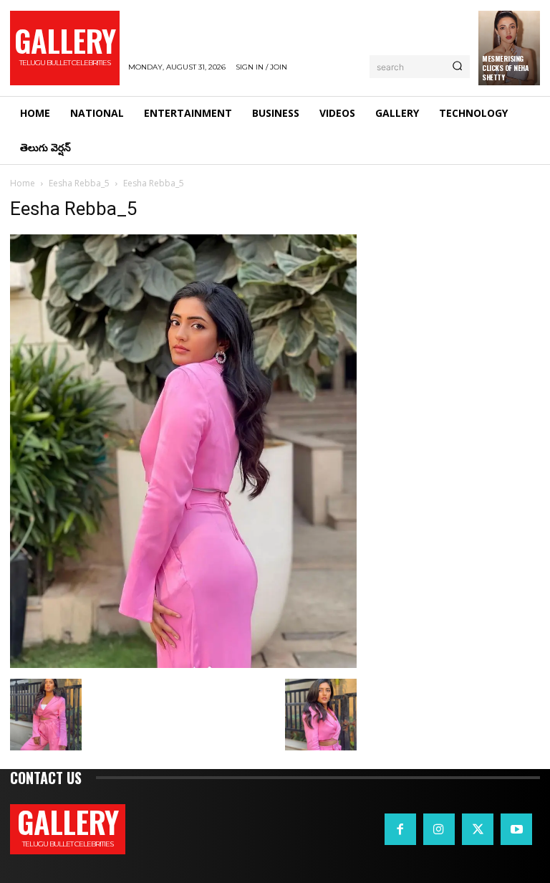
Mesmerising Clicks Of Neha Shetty (505, 67)
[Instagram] (439, 829)
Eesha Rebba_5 (79, 183)
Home (22, 183)
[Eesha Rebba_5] (183, 664)
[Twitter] (477, 829)
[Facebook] (400, 829)
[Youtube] (516, 829)
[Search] (457, 66)
